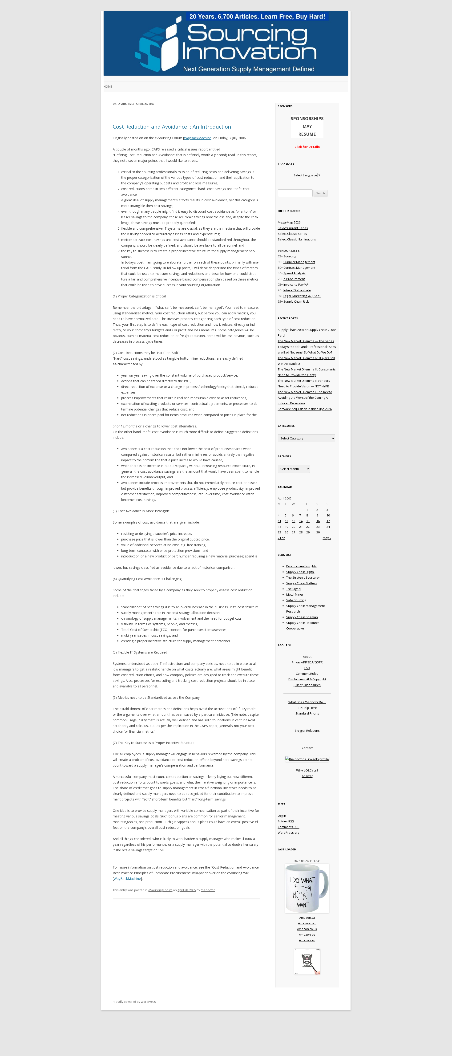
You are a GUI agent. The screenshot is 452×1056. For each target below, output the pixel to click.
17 (328, 521)
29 (308, 532)
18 (279, 526)
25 (279, 532)
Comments (288, 827)
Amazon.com (307, 923)
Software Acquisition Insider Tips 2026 (305, 409)
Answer (307, 776)
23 (318, 526)
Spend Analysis (294, 273)
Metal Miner (294, 594)
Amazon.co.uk (307, 929)
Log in (282, 815)
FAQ (307, 668)
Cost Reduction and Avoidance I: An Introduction (172, 126)
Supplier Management (299, 262)
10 (328, 515)
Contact (307, 748)
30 (318, 532)
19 (286, 526)
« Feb (281, 538)
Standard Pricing (307, 713)
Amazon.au (307, 940)
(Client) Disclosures (307, 685)
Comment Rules (307, 673)
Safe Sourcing (296, 600)
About (307, 656)
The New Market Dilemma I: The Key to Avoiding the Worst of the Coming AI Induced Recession (305, 397)
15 (308, 521)
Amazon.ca (307, 917)
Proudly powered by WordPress (134, 1002)
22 (308, 526)
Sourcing (289, 256)
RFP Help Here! (307, 708)
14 (301, 521)
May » (327, 538)
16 (318, 521)
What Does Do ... (307, 702)
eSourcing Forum (160, 890)
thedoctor (208, 890)
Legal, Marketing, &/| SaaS (302, 296)
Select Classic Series (292, 234)
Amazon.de (307, 934)
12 (286, 521)
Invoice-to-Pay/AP (296, 284)
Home (108, 87)
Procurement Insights (301, 566)
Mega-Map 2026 (289, 222)
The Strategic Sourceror (303, 577)
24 (328, 526)
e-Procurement (294, 279)
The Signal (293, 589)
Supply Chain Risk (296, 301)
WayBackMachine (197, 138)
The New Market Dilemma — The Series (306, 341)
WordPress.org (288, 832)
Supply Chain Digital (300, 572)
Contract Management (299, 267)
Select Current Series (293, 228)
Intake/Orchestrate (297, 290)
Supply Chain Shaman (302, 617)
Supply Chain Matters (301, 583)
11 (279, 521)
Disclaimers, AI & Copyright (307, 679)
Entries (286, 821)
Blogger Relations (307, 730)
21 (301, 526)
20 (293, 526)
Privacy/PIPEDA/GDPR (307, 662)
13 (293, 521)
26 (286, 532)
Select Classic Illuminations (297, 239)
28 (301, 532)
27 (293, 532)
